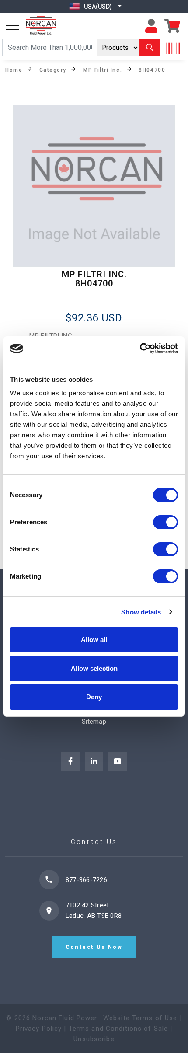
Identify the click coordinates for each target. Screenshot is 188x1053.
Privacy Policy (39, 1028)
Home (13, 69)
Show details (141, 612)
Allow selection (94, 668)
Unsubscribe (93, 1039)
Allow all (94, 639)
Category (52, 69)
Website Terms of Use (140, 1018)
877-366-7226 (86, 880)
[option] (94, 185)
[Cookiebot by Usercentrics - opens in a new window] (139, 348)
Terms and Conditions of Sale (118, 1028)
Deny (94, 697)
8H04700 (152, 69)
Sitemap (94, 721)
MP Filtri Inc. (102, 69)
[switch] (165, 522)
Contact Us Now (94, 947)
